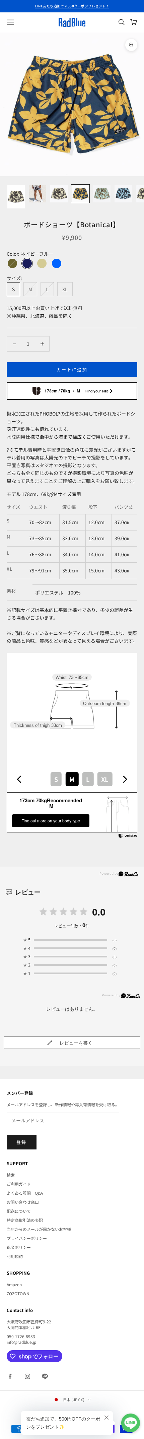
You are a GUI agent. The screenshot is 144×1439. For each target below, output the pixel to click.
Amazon (14, 1284)
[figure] (19, 779)
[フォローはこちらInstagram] (27, 1376)
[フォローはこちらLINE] (45, 1376)
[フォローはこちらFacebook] (10, 1376)
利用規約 (15, 1256)
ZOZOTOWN (18, 1293)
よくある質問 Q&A (25, 1193)
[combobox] (72, 779)
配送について (19, 1211)
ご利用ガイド (19, 1184)
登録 (21, 1142)
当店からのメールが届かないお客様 (39, 1229)
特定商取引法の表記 (25, 1220)
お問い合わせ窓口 (23, 1202)
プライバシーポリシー (27, 1238)
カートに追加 (72, 369)
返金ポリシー (19, 1247)
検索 (11, 1175)
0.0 (98, 911)
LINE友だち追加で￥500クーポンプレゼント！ (72, 5)
